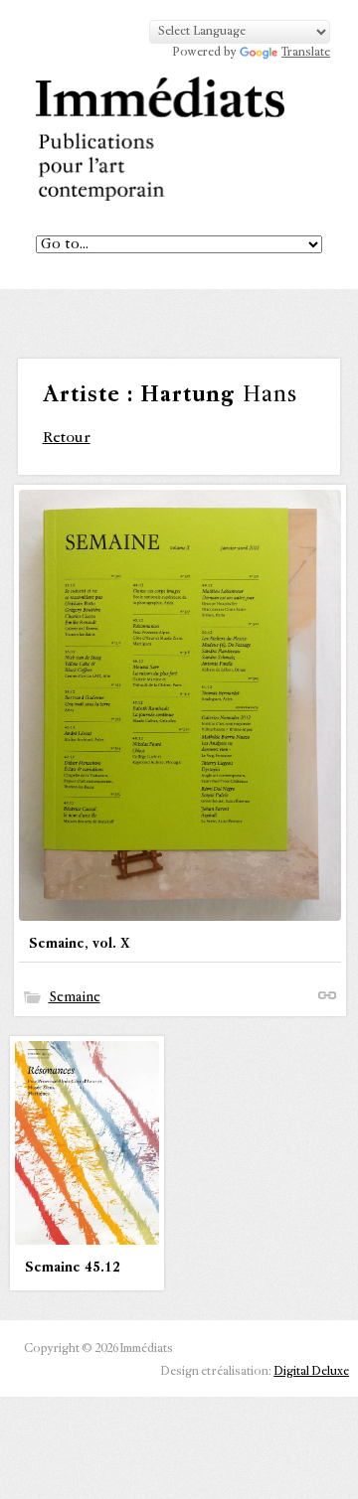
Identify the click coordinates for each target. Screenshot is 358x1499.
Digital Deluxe (311, 1372)
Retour (66, 437)
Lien (327, 995)
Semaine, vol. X (79, 944)
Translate (305, 53)
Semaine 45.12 (72, 1267)
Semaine (74, 997)
